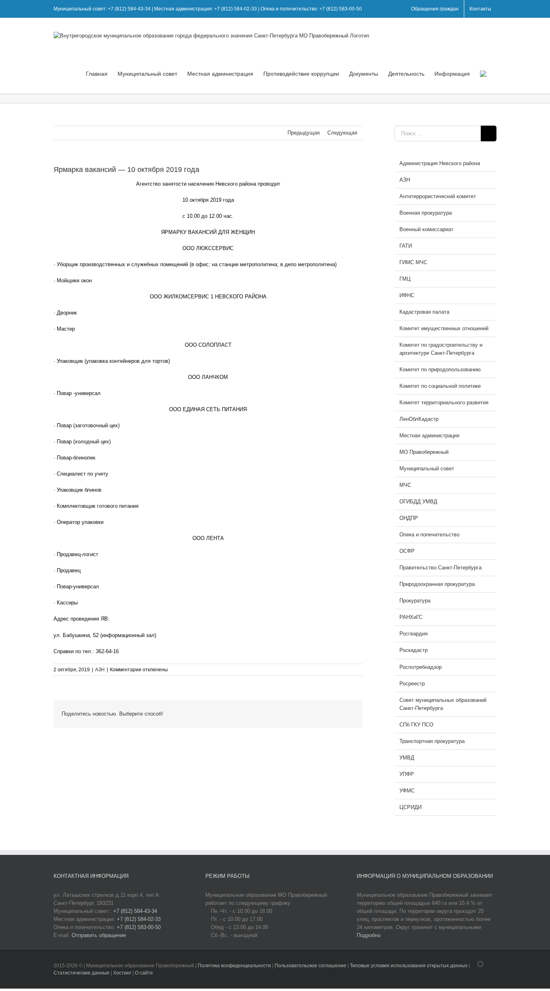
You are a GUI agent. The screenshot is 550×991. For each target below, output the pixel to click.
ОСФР (407, 551)
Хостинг (122, 973)
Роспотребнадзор (420, 667)
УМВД (406, 758)
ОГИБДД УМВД (418, 502)
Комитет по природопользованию (440, 369)
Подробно (368, 935)
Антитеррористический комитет (437, 196)
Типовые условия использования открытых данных (408, 965)
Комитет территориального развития (443, 402)
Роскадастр (413, 650)
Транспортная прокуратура (432, 741)
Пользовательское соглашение (311, 965)
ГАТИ (405, 246)
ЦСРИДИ (410, 807)
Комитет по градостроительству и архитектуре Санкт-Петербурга (440, 349)
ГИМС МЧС (413, 262)
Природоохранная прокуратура (437, 584)
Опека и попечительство (429, 535)
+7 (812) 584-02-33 (139, 919)
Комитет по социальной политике (440, 386)
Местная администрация (429, 435)
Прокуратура (414, 601)
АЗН (100, 669)
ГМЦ (405, 279)
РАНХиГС (410, 617)
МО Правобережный (424, 452)
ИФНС (406, 295)
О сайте (144, 973)
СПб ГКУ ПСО (416, 725)
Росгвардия (413, 634)
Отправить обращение (99, 935)
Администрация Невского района (439, 163)
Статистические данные (82, 973)
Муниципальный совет (426, 469)
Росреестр (412, 684)
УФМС (407, 791)
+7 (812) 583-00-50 (139, 927)
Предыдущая (303, 133)
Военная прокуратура (425, 213)
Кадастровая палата (424, 312)
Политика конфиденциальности (235, 965)
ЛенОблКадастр (418, 419)
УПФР (406, 774)
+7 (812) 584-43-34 (135, 911)
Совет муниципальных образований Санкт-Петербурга (442, 704)
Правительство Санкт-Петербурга (440, 568)
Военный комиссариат (426, 229)
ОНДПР (408, 518)
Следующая (342, 133)
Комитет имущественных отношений (443, 328)
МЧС (405, 485)
